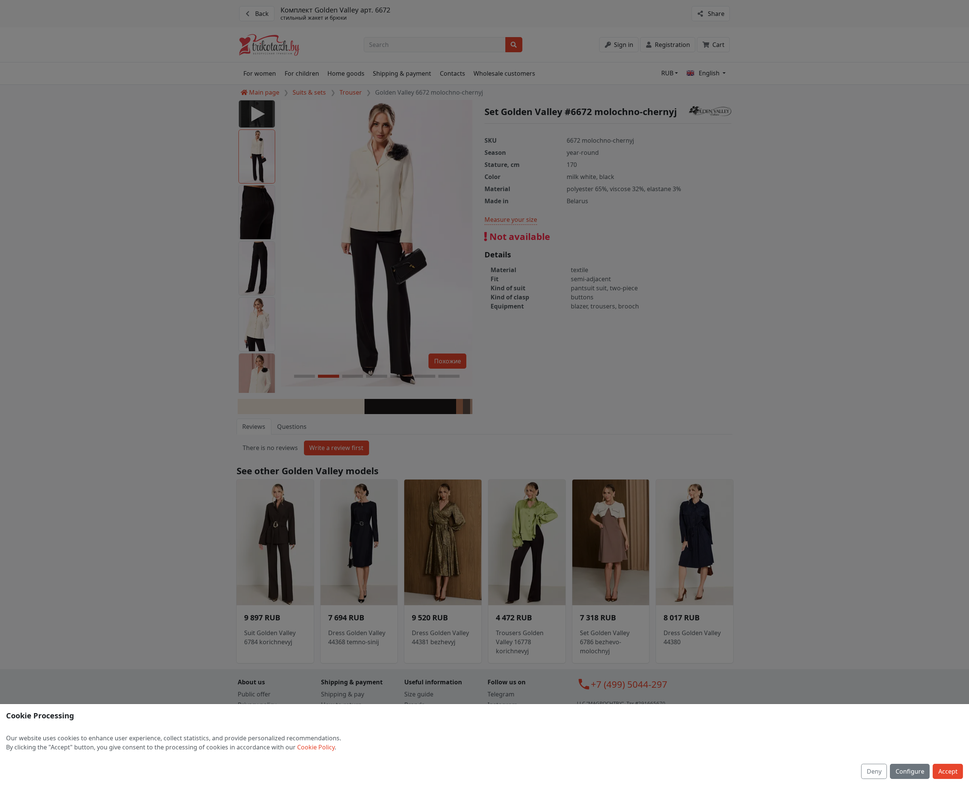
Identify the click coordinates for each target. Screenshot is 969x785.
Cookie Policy (316, 747)
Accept (948, 771)
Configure (910, 771)
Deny (874, 771)
